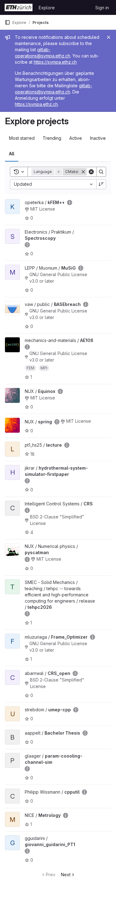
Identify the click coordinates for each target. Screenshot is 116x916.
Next (66, 874)
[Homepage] (18, 7)
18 (32, 454)
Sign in (102, 7)
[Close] (108, 37)
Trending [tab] (52, 138)
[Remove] (83, 171)
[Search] (101, 172)
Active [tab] (75, 138)
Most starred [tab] (22, 138)
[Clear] (91, 171)
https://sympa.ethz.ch (55, 62)
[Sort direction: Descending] (101, 184)
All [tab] (11, 153)
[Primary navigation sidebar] (7, 22)
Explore (47, 7)
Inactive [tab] (98, 138)
